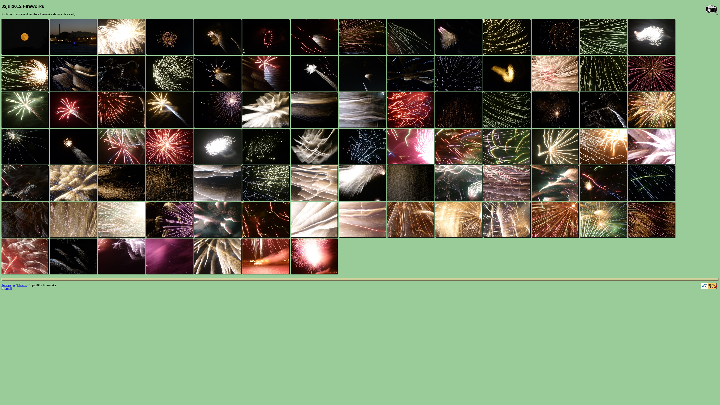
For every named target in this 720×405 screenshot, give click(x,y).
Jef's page (8, 285)
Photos (22, 285)
